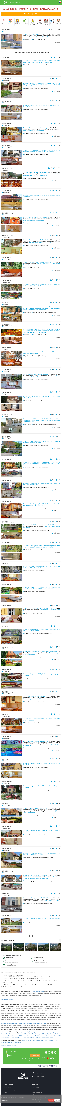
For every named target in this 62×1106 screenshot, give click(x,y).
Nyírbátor (34, 1033)
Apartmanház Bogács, (29, 748)
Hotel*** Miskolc (28, 312)
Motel (21, 1042)
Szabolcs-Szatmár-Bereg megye (45, 857)
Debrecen (48, 1032)
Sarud (12, 1037)
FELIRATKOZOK (35, 1055)
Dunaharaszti (12, 1033)
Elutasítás (51, 1100)
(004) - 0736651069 (39, 1076)
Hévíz (29, 1035)
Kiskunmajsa (49, 1035)
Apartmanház (36, 1040)
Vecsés (24, 1037)
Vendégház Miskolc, (29, 88)
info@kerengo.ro (39, 1073)
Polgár (45, 1033)
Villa (18, 1042)
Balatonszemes (41, 1035)
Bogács (54, 1032)
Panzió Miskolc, (28, 400)
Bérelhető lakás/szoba (6, 1042)
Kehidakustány (28, 1033)
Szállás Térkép (7, 1087)
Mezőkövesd (37, 1037)
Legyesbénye (18, 1037)
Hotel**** (58, 1040)
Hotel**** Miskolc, (28, 178)
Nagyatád (40, 1033)
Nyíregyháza (20, 1033)
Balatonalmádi (22, 1035)
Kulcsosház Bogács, (29, 722)
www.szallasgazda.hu (38, 991)
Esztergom (58, 1033)
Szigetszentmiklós (5, 1037)
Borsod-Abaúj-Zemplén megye (44, 64)
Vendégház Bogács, (29, 678)
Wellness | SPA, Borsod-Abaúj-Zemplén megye (44, 312)
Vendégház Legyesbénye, (30, 64)
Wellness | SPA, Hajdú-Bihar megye (41, 39)
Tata (30, 1032)
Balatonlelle (4, 1035)
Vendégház (25, 1040)
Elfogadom (57, 1100)
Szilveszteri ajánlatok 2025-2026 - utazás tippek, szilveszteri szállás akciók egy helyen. (24, 1023)
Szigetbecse (35, 1032)
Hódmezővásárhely (13, 1035)
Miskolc (7, 1033)
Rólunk (5, 1092)
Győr (55, 1035)
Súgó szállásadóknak (37, 1092)
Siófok (59, 1035)
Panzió (46, 1040)
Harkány (52, 1033)
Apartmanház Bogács (29, 657)
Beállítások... (4, 1100)
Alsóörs (51, 1037)
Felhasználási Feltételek (7, 999)
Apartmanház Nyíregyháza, (30, 857)
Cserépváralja (45, 1037)
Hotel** (42, 1040)
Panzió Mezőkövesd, (29, 613)
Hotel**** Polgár (28, 39)
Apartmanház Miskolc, (29, 467)
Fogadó (15, 1042)
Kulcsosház (52, 1040)
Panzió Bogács (27, 815)
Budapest (42, 1032)
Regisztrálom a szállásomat (38, 1090)
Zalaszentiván (30, 1037)
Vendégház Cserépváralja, (30, 633)
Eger (48, 1033)
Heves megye (37, 922)
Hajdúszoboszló (24, 1032)
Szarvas (59, 1032)
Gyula (2, 1033)
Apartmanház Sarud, (29, 922)
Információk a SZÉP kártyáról (8, 1045)
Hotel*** (30, 1040)
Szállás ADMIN (35, 1087)
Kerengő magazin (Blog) (9, 1090)
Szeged (34, 1035)
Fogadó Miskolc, (28, 355)
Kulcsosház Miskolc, (29, 267)
